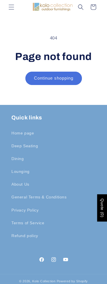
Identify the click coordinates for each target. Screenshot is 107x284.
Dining (17, 158)
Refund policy (24, 235)
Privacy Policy (25, 210)
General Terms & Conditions (39, 197)
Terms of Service (28, 223)
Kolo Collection (44, 281)
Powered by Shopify (72, 281)
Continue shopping (53, 78)
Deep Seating (24, 146)
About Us (20, 184)
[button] (11, 7)
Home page (22, 133)
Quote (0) (102, 207)
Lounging (20, 171)
